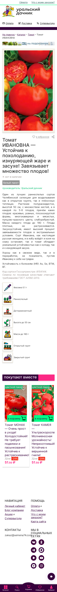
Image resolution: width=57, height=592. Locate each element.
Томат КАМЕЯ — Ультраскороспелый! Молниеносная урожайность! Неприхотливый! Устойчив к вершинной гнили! (43, 440)
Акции (9, 514)
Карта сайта (38, 521)
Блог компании (14, 510)
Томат (31, 34)
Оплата (9, 23)
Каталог (21, 34)
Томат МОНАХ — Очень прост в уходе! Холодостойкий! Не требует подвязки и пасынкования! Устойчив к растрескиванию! (16, 440)
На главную (8, 34)
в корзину (14, 418)
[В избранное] (23, 388)
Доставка (27, 23)
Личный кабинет (15, 506)
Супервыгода (47, 23)
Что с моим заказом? (43, 2)
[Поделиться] (53, 136)
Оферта (23, 2)
